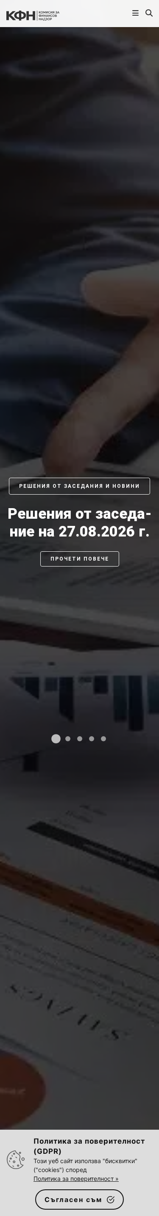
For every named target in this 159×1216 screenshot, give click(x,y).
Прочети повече (79, 559)
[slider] (79, 616)
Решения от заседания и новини (79, 486)
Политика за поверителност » (76, 1178)
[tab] (56, 738)
